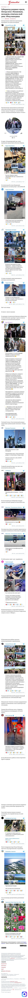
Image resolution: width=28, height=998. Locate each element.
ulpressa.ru (12, 958)
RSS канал (3, 965)
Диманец (7, 18)
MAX (25, 943)
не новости (13, 18)
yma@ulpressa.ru (17, 982)
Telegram (3, 967)
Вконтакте (4, 963)
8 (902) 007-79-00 (13, 981)
